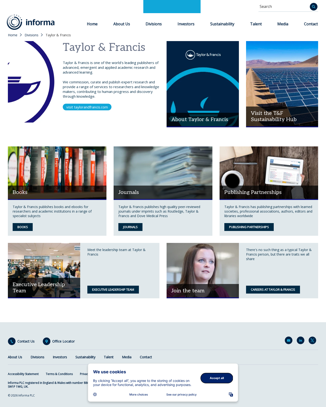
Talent (256, 24)
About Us (121, 24)
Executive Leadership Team (113, 289)
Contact (311, 24)
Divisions (154, 24)
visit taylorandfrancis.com (87, 107)
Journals (130, 227)
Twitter (313, 341)
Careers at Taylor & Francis (273, 289)
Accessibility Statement (23, 374)
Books (22, 227)
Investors (186, 24)
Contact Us (26, 341)
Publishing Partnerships (249, 227)
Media (282, 24)
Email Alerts (289, 341)
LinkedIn (301, 341)
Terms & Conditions (59, 374)
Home (92, 24)
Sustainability (222, 24)
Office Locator (63, 341)
